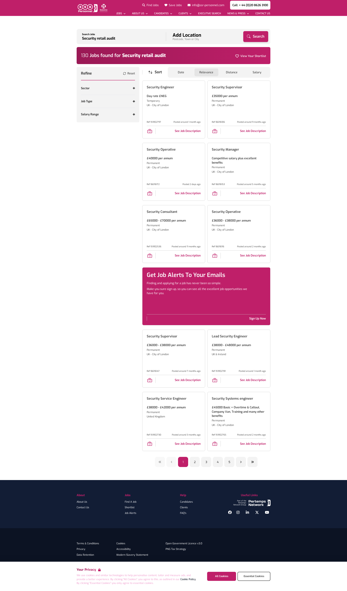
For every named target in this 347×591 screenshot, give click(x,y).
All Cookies (221, 576)
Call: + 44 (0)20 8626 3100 (250, 5)
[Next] (241, 462)
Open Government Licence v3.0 (184, 543)
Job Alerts (130, 513)
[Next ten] (252, 462)
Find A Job (130, 502)
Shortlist (129, 507)
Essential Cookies (254, 576)
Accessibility (123, 549)
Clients (184, 507)
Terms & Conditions (88, 543)
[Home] (92, 8)
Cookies (120, 543)
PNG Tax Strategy (176, 549)
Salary (257, 72)
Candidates (186, 502)
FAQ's (183, 513)
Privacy (81, 549)
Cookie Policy (188, 579)
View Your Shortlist (253, 56)
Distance (231, 72)
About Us (82, 502)
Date (181, 72)
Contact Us (83, 507)
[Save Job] (149, 131)
